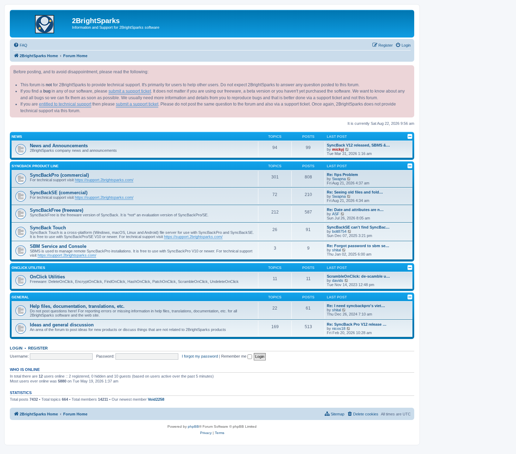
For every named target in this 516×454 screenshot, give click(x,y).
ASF (335, 214)
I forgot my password (200, 356)
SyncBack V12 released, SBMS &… (358, 145)
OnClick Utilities (28, 268)
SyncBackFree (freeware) (56, 210)
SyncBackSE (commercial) (58, 192)
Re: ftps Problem (342, 174)
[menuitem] (20, 45)
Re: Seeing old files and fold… (355, 192)
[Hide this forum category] (410, 136)
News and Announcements (59, 145)
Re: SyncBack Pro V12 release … (356, 324)
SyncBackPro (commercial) (59, 175)
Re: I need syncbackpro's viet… (356, 306)
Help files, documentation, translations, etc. (77, 306)
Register (38, 348)
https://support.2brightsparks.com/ (104, 180)
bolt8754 (339, 231)
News (17, 136)
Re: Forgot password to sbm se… (358, 246)
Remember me (234, 356)
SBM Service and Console (58, 246)
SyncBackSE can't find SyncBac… (358, 227)
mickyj (338, 149)
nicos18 (338, 328)
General (20, 297)
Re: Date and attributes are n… (355, 210)
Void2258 (156, 399)
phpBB (193, 426)
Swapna (339, 179)
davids (337, 280)
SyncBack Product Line (35, 166)
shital (336, 250)
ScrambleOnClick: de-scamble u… (358, 276)
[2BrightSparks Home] (42, 23)
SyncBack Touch (48, 227)
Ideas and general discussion (62, 324)
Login (16, 348)
